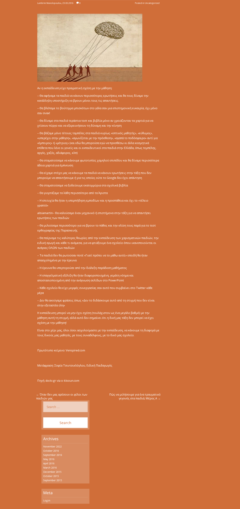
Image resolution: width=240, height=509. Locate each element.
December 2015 (52, 471)
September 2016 (52, 455)
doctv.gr (51, 381)
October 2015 (51, 476)
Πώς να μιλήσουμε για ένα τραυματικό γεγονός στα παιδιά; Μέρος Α (135, 396)
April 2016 (48, 463)
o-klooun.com (70, 381)
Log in (46, 500)
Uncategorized (152, 3)
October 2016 (51, 450)
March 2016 (50, 467)
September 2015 (52, 480)
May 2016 (48, 459)
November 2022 (52, 446)
